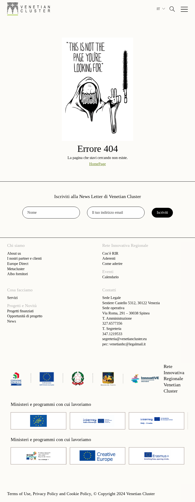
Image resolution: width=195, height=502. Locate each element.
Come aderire (112, 264)
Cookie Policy (79, 493)
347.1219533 (112, 334)
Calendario (110, 277)
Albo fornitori (17, 274)
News (11, 321)
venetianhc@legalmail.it (127, 344)
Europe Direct (17, 264)
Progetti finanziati (20, 311)
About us (14, 253)
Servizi (12, 298)
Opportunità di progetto (24, 316)
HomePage (97, 164)
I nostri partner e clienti (24, 258)
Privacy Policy (45, 493)
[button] (172, 9)
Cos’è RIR (110, 253)
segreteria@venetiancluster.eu (124, 339)
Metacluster (15, 269)
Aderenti (108, 258)
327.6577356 (112, 323)
